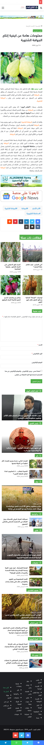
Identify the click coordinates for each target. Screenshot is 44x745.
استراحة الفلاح (28, 715)
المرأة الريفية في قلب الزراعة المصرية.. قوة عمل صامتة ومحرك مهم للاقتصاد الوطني (16, 646)
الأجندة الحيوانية (38, 700)
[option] (22, 440)
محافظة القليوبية (33, 213)
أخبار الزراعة (39, 706)
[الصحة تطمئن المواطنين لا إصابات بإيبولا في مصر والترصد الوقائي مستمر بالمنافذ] (35, 663)
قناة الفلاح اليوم (37, 693)
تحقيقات (16, 697)
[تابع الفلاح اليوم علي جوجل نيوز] (21, 195)
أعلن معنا (6, 687)
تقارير (27, 697)
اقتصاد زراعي (28, 692)
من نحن (6, 701)
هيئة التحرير (8, 696)
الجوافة (24, 208)
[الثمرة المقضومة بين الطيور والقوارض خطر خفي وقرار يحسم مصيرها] (35, 582)
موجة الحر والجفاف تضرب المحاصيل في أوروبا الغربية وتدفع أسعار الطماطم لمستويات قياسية (15, 630)
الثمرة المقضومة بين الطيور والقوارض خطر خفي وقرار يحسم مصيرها (16, 581)
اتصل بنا (6, 691)
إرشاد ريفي (28, 686)
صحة (37, 717)
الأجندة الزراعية (30, 25)
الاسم (40, 344)
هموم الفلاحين (18, 709)
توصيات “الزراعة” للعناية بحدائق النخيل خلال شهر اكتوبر (34, 299)
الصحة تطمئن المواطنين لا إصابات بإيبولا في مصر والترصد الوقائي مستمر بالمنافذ (16, 662)
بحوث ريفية (28, 702)
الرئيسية (38, 25)
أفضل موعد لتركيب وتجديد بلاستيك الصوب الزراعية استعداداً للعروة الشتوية (24, 556)
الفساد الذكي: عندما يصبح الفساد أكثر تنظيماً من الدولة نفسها (15, 462)
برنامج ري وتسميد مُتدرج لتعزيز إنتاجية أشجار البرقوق (11, 298)
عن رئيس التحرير (7, 706)
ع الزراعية (16, 693)
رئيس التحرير (39, 681)
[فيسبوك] (37, 221)
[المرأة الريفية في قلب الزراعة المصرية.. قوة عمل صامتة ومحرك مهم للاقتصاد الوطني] (35, 647)
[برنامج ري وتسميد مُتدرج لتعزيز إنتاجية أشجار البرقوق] (11, 285)
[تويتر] (32, 221)
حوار (28, 681)
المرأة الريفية (18, 702)
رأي (18, 689)
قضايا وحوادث (18, 684)
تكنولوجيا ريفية (38, 712)
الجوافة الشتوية (10, 208)
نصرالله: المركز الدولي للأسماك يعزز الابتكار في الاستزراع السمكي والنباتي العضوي (15, 521)
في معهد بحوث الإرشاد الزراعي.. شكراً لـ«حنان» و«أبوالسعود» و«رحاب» (23, 449)
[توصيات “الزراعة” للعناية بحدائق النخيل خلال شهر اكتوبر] (32, 285)
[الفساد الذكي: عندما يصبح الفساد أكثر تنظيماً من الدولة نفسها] (35, 463)
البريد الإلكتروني (37, 353)
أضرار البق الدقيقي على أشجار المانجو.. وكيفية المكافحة (12, 266)
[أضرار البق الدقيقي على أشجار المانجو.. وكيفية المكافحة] (11, 252)
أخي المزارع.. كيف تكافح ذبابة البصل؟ (34, 265)
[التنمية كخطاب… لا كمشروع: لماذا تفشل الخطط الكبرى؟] (35, 474)
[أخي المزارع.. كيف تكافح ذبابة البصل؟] (32, 252)
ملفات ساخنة (28, 709)
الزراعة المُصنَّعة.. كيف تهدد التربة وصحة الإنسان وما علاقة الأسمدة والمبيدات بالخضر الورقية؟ (16, 570)
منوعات (16, 714)
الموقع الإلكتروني (37, 362)
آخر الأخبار (35, 208)
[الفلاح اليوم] (28, 7)
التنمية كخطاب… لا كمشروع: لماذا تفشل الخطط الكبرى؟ (16, 472)
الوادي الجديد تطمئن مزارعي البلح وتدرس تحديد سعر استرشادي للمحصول (23, 616)
